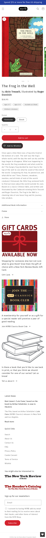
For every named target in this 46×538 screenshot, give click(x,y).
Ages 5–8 (18, 104)
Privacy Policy (10, 451)
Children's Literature (11, 109)
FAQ (6, 447)
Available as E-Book (31, 104)
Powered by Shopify (31, 537)
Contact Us (9, 443)
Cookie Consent (11, 455)
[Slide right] (28, 81)
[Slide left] (17, 81)
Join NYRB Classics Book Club (14, 326)
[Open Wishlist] (42, 534)
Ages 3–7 (7, 104)
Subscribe (12, 523)
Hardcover (8, 120)
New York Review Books (20, 537)
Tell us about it (8, 381)
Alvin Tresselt (12, 91)
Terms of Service (11, 459)
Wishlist (8, 463)
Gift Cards (6, 275)
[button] (3, 8)
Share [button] (6, 217)
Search (7, 435)
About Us (8, 439)
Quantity (5, 125)
